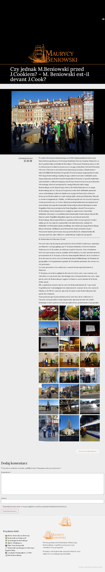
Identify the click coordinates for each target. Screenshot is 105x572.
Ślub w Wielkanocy (15, 543)
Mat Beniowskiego (14, 555)
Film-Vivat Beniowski (16, 545)
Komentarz (6, 472)
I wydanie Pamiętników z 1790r (20, 553)
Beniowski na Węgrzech (17, 538)
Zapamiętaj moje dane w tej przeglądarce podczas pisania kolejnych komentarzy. (35, 506)
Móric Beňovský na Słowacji (18, 536)
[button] (103, 19)
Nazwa (3, 498)
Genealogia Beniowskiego (18, 540)
